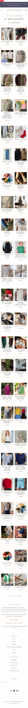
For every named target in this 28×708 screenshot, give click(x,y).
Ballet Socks (21, 139)
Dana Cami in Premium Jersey (7, 421)
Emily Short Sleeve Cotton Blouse (7, 468)
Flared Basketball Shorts (21, 493)
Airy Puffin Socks (21, 42)
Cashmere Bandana (20, 232)
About (14, 639)
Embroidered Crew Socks (20, 444)
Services (14, 641)
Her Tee (7, 587)
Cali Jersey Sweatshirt (7, 210)
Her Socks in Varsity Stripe (20, 565)
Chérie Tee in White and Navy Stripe (7, 280)
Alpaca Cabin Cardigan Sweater (20, 65)
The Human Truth (14, 665)
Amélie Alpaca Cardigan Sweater (21, 89)
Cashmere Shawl (7, 255)
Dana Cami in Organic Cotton (20, 398)
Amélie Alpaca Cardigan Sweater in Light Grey (7, 115)
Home (7, 15)
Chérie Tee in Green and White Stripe (21, 256)
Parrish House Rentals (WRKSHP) (14, 647)
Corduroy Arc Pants (7, 350)
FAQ (14, 649)
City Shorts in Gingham (7, 303)
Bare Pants (7, 161)
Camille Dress (20, 210)
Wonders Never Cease (14, 670)
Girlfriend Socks (21, 516)
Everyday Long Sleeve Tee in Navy (20, 468)
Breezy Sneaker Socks (20, 187)
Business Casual (14, 662)
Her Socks (7, 563)
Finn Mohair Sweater (7, 492)
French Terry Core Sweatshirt (7, 517)
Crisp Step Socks (20, 373)
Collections (12, 15)
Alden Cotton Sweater (7, 64)
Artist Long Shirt (7, 140)
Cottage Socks (20, 350)
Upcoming (14, 644)
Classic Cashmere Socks (7, 327)
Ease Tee (7, 444)
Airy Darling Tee (7, 42)
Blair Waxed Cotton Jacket (20, 163)
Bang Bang (14, 660)
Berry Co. (17, 703)
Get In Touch (14, 652)
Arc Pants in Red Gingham (20, 113)
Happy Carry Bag (7, 540)
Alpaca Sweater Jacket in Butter (7, 89)
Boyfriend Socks (7, 186)
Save (2, 1)
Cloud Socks (20, 326)
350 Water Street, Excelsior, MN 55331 (14, 623)
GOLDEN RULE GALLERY (18, 701)
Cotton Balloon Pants (7, 374)
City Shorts (20, 278)
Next (19, 596)
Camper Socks (7, 232)
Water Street (14, 668)
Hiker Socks (20, 587)
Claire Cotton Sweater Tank (21, 304)
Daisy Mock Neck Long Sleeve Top (7, 398)
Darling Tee (20, 420)
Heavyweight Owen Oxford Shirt (21, 541)
